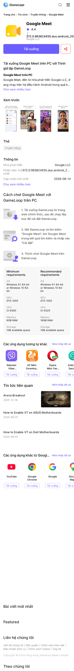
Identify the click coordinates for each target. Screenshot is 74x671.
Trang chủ (9, 14)
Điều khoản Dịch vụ (14, 649)
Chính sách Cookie (39, 649)
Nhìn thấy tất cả (61, 344)
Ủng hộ (57, 649)
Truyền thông (38, 14)
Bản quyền (32, 645)
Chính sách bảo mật (52, 645)
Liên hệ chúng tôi (13, 645)
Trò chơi (22, 14)
